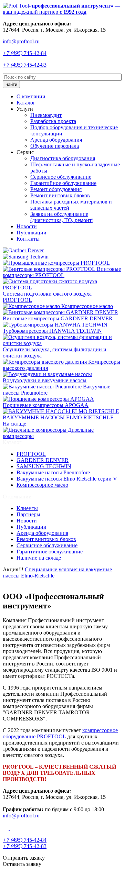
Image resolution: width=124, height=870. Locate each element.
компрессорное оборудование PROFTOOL (60, 733)
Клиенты (27, 508)
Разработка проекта (53, 121)
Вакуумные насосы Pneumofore (53, 472)
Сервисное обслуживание (60, 177)
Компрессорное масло (42, 485)
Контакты (28, 239)
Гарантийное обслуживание (63, 183)
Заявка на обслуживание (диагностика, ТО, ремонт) (61, 217)
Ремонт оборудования (56, 189)
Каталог (26, 103)
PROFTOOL (31, 454)
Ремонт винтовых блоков (60, 195)
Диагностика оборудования (62, 158)
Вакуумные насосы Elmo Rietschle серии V (67, 479)
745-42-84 (24, 53)
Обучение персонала (54, 146)
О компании (31, 96)
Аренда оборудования (56, 140)
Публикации (31, 232)
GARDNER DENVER (43, 460)
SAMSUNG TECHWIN (44, 466)
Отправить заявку (24, 858)
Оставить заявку (22, 864)
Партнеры (28, 514)
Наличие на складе (39, 558)
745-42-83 (24, 65)
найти (11, 84)
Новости (27, 226)
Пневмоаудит (46, 115)
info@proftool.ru (21, 41)
